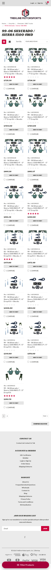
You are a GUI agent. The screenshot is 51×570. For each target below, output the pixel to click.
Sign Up (40, 3)
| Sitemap (37, 550)
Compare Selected (40, 424)
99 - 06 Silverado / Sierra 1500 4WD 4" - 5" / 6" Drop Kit (37, 208)
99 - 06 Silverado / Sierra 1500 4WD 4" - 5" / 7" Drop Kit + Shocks (14, 117)
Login (32, 3)
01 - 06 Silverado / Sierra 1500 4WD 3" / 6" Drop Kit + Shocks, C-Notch (14, 253)
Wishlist (25, 458)
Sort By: (19, 41)
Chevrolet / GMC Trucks (25, 23)
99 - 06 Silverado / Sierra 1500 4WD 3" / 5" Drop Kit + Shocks (14, 344)
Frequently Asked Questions (25, 485)
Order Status (25, 464)
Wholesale (25, 488)
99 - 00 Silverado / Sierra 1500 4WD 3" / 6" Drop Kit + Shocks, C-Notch (37, 253)
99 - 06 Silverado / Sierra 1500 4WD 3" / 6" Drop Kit (37, 299)
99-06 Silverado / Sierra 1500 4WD (16, 26)
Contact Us (25, 490)
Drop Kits (12, 23)
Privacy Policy (25, 499)
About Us (25, 482)
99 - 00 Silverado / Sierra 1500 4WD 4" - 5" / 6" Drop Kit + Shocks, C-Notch (37, 162)
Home (4, 23)
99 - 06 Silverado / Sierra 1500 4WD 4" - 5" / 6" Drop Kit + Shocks (14, 208)
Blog (25, 493)
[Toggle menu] (3, 4)
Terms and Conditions (25, 502)
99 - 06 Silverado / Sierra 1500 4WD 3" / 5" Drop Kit (37, 344)
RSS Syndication (25, 505)
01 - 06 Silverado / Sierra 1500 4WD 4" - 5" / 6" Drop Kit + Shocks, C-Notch (14, 162)
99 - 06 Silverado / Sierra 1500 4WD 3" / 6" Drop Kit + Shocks (14, 299)
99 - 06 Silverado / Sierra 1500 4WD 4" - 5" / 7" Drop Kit (37, 117)
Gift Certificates (25, 455)
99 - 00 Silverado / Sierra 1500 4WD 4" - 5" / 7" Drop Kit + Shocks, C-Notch (37, 71)
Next (45, 416)
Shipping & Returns (25, 467)
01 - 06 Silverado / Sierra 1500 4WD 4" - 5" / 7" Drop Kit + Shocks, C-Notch (14, 71)
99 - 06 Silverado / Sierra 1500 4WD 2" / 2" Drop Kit (14, 390)
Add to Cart (13, 84)
